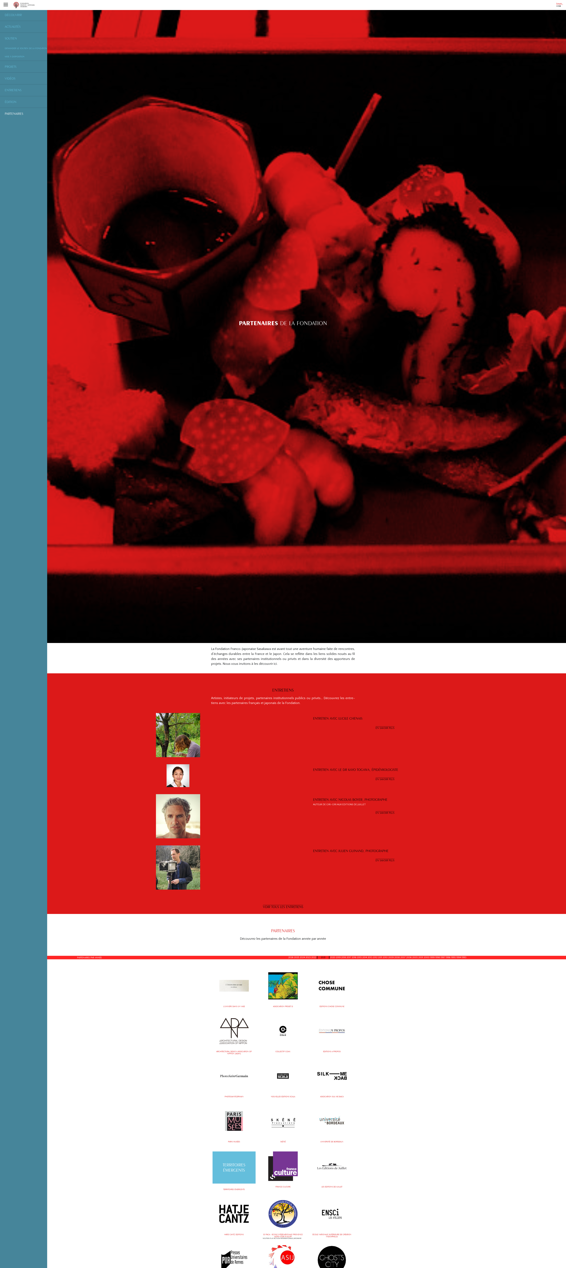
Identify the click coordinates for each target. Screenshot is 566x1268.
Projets (10, 67)
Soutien (11, 38)
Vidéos (10, 78)
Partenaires (14, 114)
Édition (10, 102)
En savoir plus (385, 727)
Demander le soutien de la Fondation (26, 48)
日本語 (558, 6)
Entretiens (13, 90)
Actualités (12, 26)
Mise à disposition (14, 56)
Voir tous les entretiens (283, 907)
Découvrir (13, 15)
